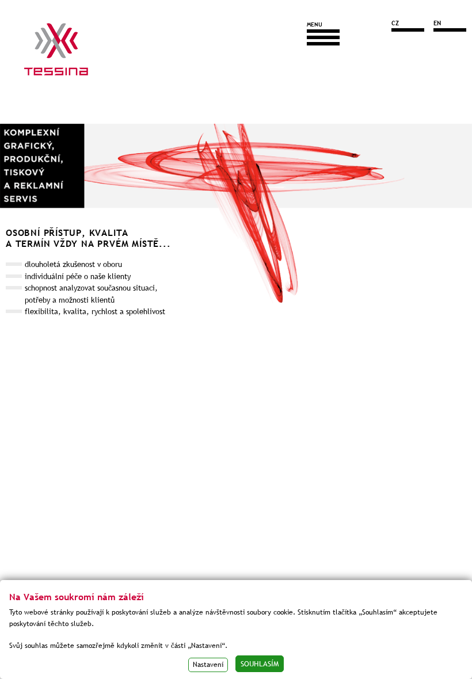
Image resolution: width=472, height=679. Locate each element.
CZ (395, 23)
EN (437, 23)
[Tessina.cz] (56, 57)
